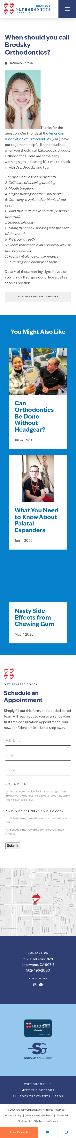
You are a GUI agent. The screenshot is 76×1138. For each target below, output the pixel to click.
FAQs (59, 1096)
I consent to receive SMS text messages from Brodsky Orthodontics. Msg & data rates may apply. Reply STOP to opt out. (37, 795)
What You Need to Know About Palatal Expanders (36, 521)
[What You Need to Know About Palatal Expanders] (38, 483)
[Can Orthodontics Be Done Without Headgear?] (38, 376)
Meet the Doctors (38, 1090)
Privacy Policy (13, 1116)
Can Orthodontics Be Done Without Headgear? (34, 417)
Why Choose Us (38, 1084)
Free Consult (19, 1132)
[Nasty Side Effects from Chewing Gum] (38, 583)
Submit (13, 846)
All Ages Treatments (31, 1096)
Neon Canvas (50, 1121)
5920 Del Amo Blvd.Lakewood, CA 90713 (38, 962)
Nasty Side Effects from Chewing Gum (34, 618)
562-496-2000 (38, 970)
